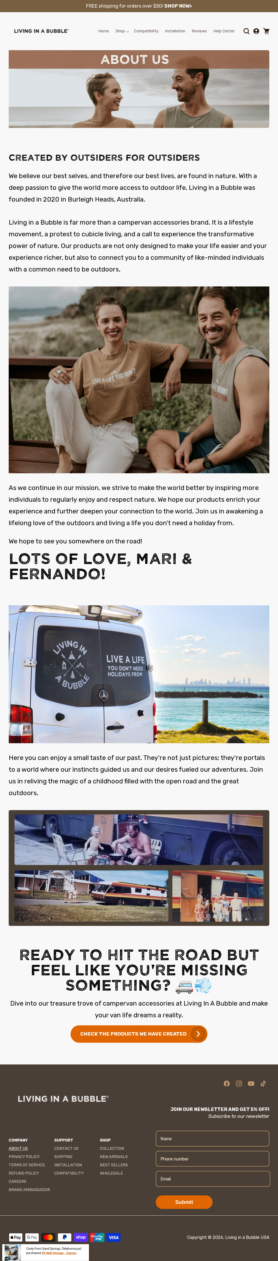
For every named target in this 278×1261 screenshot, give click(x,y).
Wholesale (111, 1173)
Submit (184, 1202)
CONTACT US (66, 1148)
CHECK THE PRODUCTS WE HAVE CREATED (133, 1034)
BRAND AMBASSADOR (29, 1189)
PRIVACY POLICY (24, 1156)
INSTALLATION (68, 1165)
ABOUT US (18, 1148)
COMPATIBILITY (69, 1173)
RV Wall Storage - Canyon (58, 1251)
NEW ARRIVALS (114, 1156)
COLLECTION (112, 1148)
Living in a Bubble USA (247, 1237)
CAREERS (17, 1181)
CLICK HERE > (195, 6)
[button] (121, 31)
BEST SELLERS (114, 1165)
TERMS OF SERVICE (27, 1165)
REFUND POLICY (24, 1173)
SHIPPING (63, 1156)
